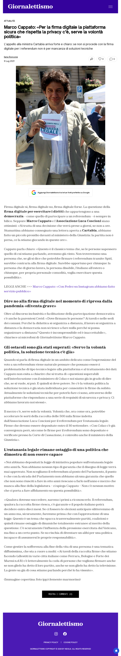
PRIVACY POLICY (51, 642)
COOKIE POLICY (70, 642)
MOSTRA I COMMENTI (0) (60, 594)
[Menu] (110, 6)
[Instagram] (56, 634)
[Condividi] (91, 59)
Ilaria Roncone (11, 57)
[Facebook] (65, 634)
